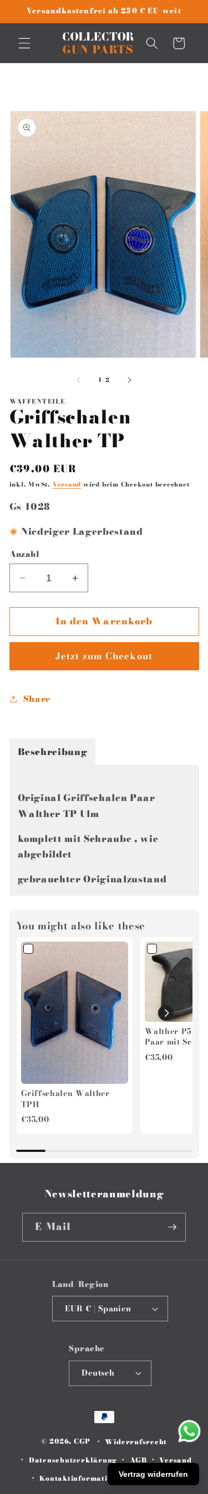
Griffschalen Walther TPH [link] (65, 1099)
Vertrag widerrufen (153, 1474)
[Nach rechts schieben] (130, 380)
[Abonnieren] (172, 1227)
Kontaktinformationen (82, 1478)
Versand (67, 484)
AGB (138, 1460)
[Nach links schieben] (78, 380)
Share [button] (36, 698)
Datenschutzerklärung (73, 1460)
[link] (74, 1013)
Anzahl (24, 554)
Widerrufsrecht (136, 1441)
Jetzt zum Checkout (104, 656)
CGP (82, 1441)
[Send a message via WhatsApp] (189, 1431)
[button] (24, 43)
